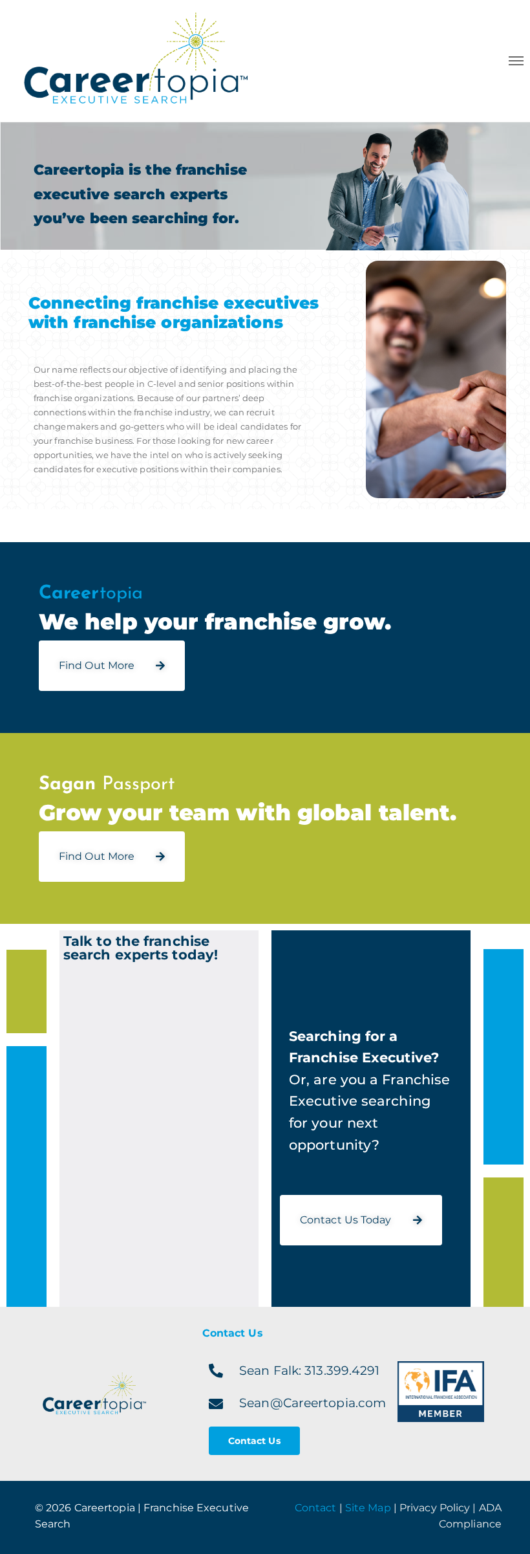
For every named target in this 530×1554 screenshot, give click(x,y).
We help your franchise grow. (215, 621)
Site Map (368, 1508)
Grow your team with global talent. (247, 812)
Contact (316, 1508)
